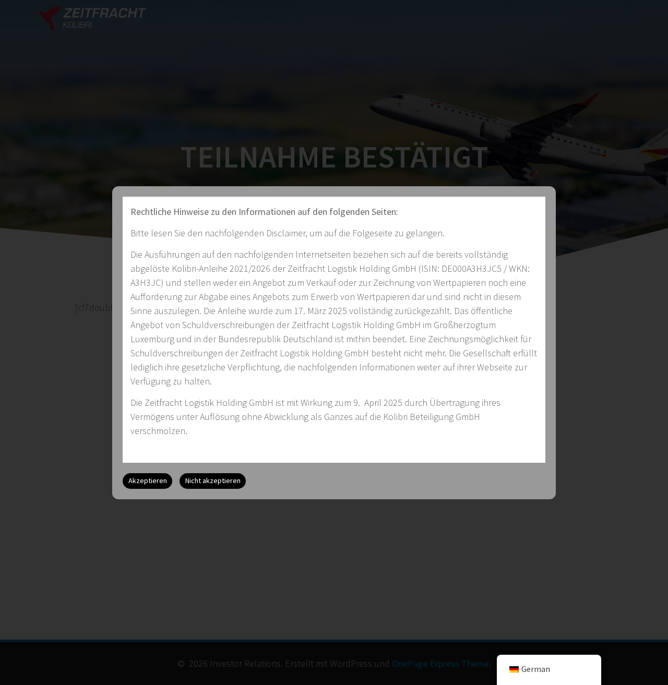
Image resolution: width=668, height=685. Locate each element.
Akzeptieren (147, 480)
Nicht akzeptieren (213, 480)
